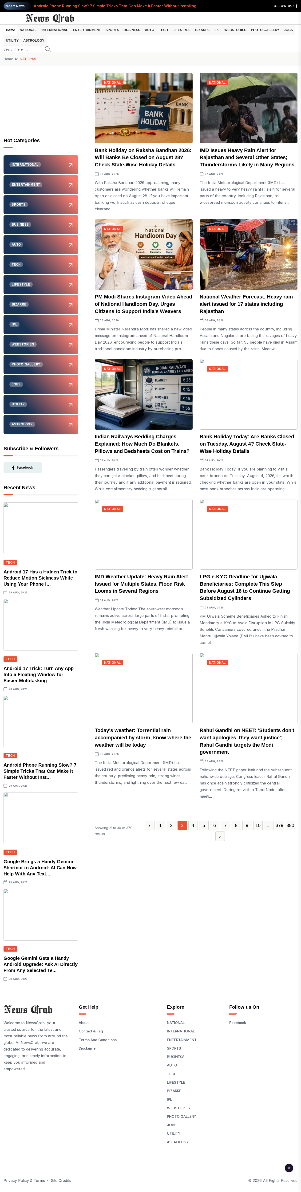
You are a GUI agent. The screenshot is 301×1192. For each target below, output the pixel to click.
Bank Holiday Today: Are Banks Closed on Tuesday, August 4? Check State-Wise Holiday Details (247, 444)
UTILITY (12, 40)
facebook (25, 467)
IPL (217, 30)
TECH (163, 30)
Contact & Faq (91, 1031)
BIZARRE (202, 30)
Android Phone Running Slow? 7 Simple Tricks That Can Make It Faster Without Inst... (40, 771)
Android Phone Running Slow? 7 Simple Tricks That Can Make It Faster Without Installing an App (122, 2)
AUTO (149, 30)
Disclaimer (88, 1048)
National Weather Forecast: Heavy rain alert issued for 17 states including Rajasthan (246, 304)
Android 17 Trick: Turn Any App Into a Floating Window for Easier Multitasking (39, 674)
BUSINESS (132, 30)
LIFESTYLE (181, 30)
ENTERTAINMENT (87, 30)
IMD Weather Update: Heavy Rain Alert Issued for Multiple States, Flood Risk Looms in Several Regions (141, 584)
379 (279, 825)
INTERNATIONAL (54, 30)
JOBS (288, 30)
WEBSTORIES (235, 30)
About (84, 1022)
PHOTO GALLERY (265, 30)
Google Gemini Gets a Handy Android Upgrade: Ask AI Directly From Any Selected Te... (41, 964)
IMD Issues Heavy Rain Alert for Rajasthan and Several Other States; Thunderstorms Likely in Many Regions (247, 157)
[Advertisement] (41, 102)
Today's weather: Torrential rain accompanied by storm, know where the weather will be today (143, 737)
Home (10, 30)
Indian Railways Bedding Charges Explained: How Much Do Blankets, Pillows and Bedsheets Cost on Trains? (142, 444)
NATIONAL (28, 30)
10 (258, 825)
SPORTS (112, 30)
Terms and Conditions (98, 1040)
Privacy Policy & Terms (24, 1180)
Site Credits (61, 1180)
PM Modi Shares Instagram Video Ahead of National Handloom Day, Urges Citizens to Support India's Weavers (143, 304)
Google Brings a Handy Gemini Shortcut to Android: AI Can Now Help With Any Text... (40, 867)
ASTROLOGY (33, 40)
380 (290, 825)
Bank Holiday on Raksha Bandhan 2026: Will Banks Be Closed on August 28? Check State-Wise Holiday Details (143, 157)
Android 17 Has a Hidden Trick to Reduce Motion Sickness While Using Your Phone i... (40, 578)
